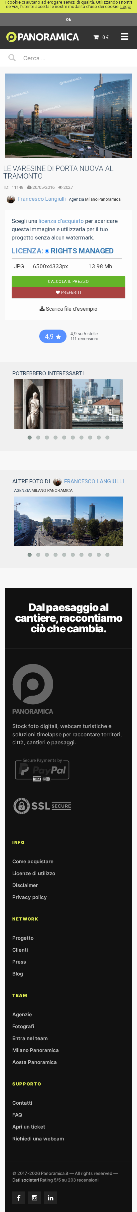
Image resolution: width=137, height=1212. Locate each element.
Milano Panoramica (103, 199)
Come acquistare (33, 861)
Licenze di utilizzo (33, 873)
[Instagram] (34, 1197)
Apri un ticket (28, 1127)
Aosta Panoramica (34, 1062)
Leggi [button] (125, 6)
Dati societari (25, 1180)
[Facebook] (18, 1197)
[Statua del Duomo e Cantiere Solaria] (68, 404)
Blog (17, 974)
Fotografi (23, 1026)
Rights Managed (82, 251)
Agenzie (22, 1014)
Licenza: (27, 251)
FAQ (17, 1115)
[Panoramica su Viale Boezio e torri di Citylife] (68, 521)
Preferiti (70, 292)
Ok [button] (68, 19)
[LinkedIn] (50, 1197)
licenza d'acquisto (61, 221)
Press (19, 962)
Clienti (20, 950)
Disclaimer (25, 885)
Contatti (22, 1103)
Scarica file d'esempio (71, 309)
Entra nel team (30, 1038)
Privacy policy (29, 897)
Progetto (23, 938)
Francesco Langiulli (42, 198)
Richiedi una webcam (38, 1138)
